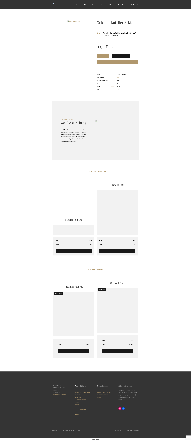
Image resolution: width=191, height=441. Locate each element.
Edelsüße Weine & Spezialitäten (82, 392)
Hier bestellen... (78, 424)
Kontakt (109, 4)
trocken (77, 389)
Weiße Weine (78, 397)
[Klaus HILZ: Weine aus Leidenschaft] (62, 3)
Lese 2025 (99, 397)
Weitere (77, 416)
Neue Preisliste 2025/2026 (102, 394)
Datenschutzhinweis (68, 430)
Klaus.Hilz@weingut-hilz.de (59, 394)
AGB (79, 430)
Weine (92, 4)
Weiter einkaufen (117, 61)
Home (77, 4)
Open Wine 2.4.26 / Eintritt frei (103, 389)
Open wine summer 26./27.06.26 (104, 392)
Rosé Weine (77, 407)
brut (118, 77)
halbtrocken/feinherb (80, 399)
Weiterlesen (74, 351)
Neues (100, 4)
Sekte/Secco (78, 394)
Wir (85, 4)
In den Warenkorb (120, 55)
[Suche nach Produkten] (136, 4)
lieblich (77, 402)
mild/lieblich (78, 412)
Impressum (55, 430)
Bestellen (120, 4)
